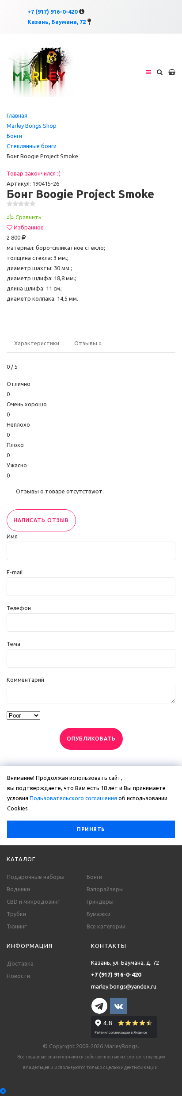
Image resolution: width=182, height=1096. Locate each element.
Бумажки (98, 914)
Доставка (20, 963)
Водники (18, 889)
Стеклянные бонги (32, 146)
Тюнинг (17, 926)
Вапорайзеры (105, 889)
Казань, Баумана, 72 (56, 22)
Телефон (19, 608)
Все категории (106, 926)
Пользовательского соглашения (73, 798)
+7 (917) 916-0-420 (52, 11)
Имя (12, 536)
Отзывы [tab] (87, 343)
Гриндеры (100, 901)
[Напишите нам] (91, 1091)
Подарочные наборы (35, 877)
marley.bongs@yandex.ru (123, 986)
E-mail (15, 572)
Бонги (14, 136)
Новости (18, 976)
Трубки (16, 914)
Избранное (29, 227)
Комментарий (25, 679)
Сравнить (28, 217)
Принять (91, 829)
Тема (13, 644)
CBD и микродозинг (33, 901)
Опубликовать (91, 738)
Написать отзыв (41, 520)
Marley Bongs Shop (32, 125)
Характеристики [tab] (36, 343)
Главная (17, 115)
